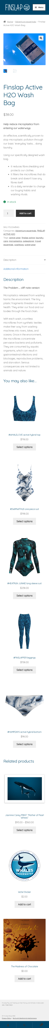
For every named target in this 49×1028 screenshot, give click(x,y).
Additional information (15, 268)
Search (24, 1025)
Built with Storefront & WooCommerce (25, 1018)
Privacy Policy (6, 1018)
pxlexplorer (28, 241)
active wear (15, 237)
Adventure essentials (25, 21)
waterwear (30, 244)
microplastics (15, 241)
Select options (25, 447)
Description (9, 259)
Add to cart (25, 213)
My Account (8, 1025)
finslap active (28, 237)
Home (10, 21)
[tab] (24, 259)
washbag (19, 244)
